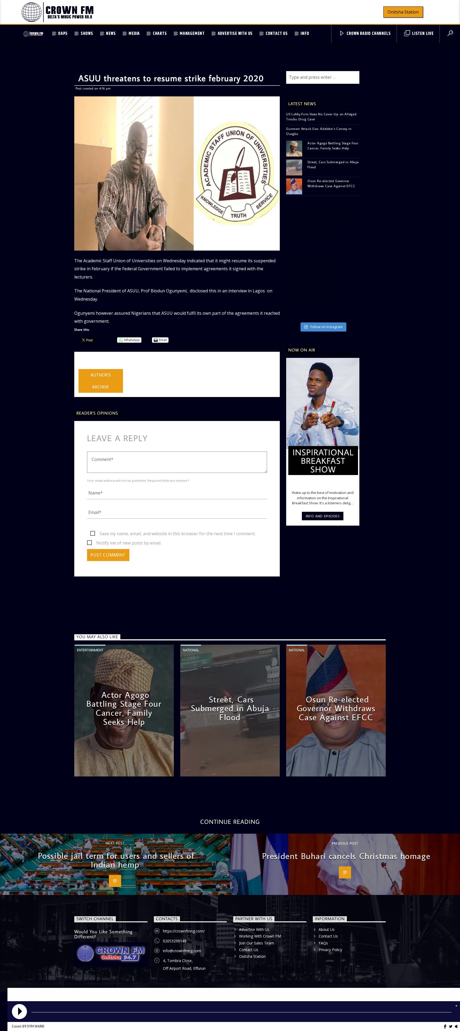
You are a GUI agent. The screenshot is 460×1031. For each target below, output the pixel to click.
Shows (87, 33)
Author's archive (101, 381)
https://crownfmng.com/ (184, 931)
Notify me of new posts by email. (128, 543)
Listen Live (422, 33)
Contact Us (277, 33)
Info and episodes (323, 516)
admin (85, 365)
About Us (327, 929)
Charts (160, 33)
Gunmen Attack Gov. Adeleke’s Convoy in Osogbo (318, 131)
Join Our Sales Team (256, 943)
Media (134, 33)
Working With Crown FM (260, 936)
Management (192, 33)
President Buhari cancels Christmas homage (346, 855)
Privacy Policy (330, 949)
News (111, 33)
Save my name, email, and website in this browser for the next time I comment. (178, 534)
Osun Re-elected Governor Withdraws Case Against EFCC (331, 183)
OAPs (63, 33)
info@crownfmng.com (182, 950)
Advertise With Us (235, 33)
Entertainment (90, 650)
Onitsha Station (403, 12)
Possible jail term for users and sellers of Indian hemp (116, 860)
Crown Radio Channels (368, 33)
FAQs (323, 943)
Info (305, 33)
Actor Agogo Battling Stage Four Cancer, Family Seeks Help (333, 145)
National (191, 650)
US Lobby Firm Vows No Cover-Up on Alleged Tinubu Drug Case (321, 116)
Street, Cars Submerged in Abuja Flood (333, 164)
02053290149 (174, 940)
